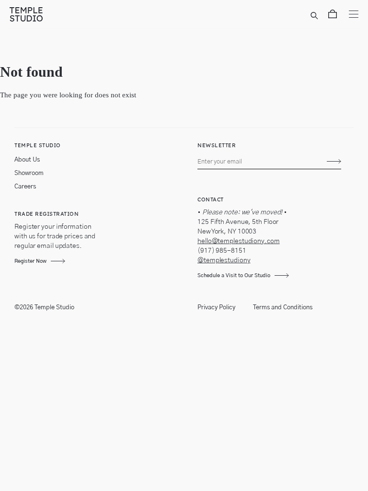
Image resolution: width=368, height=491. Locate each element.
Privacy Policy (216, 307)
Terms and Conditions (282, 307)
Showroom (29, 173)
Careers (25, 187)
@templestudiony (224, 260)
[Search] (315, 16)
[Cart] (332, 16)
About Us (27, 160)
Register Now (30, 261)
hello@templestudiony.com (238, 241)
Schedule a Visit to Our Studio (233, 275)
